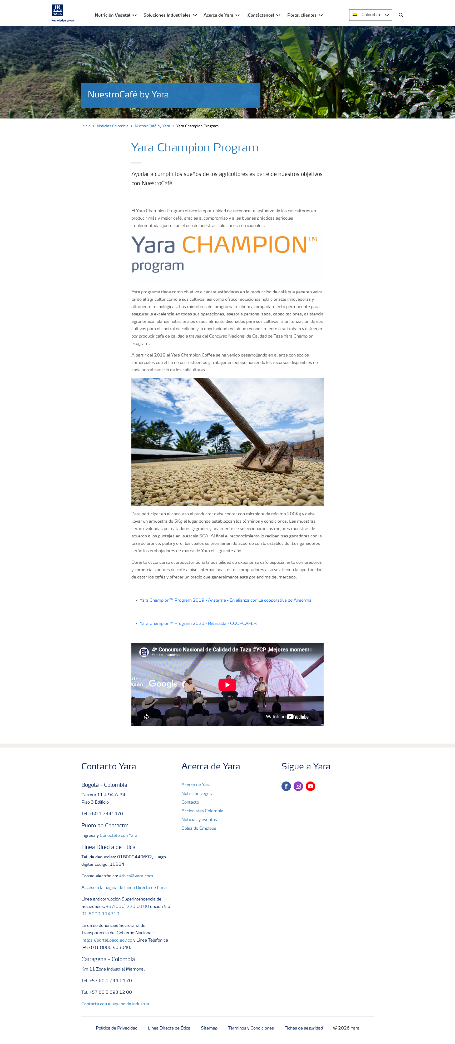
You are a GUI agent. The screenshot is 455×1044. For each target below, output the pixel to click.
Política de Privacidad (116, 1028)
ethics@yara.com (136, 876)
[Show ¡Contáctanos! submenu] (278, 14)
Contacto (190, 802)
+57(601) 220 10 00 (127, 907)
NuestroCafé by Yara (152, 126)
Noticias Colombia (112, 126)
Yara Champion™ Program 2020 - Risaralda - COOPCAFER (198, 624)
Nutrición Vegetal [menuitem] (112, 15)
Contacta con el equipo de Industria (115, 1004)
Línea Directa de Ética (169, 1028)
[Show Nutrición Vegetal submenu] (134, 14)
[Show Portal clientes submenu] (321, 14)
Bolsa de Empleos (198, 829)
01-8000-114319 (100, 914)
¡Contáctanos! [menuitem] (260, 15)
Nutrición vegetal (198, 794)
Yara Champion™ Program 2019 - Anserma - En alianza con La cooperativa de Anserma (225, 600)
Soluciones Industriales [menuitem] (167, 15)
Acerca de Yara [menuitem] (218, 15)
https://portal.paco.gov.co (107, 940)
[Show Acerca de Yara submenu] (237, 14)
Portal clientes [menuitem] (301, 15)
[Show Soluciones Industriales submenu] (195, 14)
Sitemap (209, 1028)
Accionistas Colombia (202, 811)
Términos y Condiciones (251, 1028)
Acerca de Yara (196, 785)
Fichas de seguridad (303, 1028)
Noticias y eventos (199, 820)
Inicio (86, 126)
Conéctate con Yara (118, 836)
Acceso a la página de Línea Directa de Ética (124, 888)
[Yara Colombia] (63, 13)
